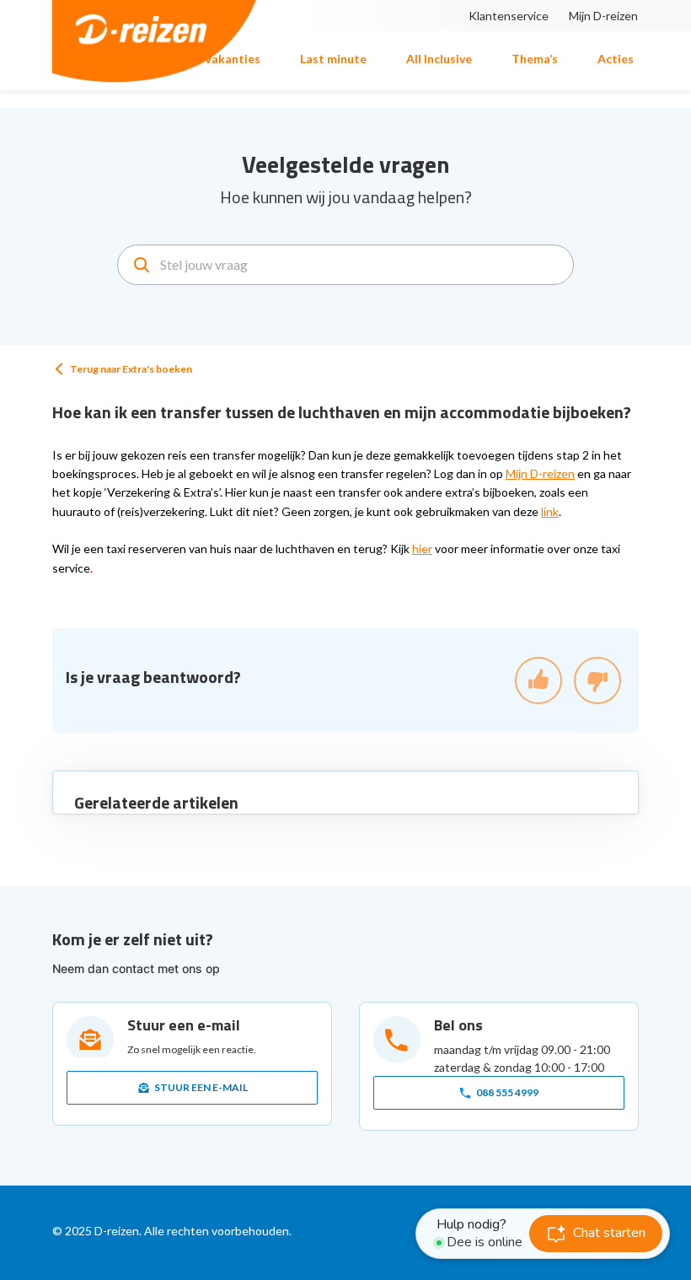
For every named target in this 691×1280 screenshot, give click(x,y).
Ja (538, 680)
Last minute (333, 58)
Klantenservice (509, 15)
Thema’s (535, 58)
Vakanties (232, 58)
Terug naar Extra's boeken (131, 369)
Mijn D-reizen (603, 15)
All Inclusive (439, 58)
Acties (615, 58)
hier (422, 548)
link (550, 511)
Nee (597, 680)
